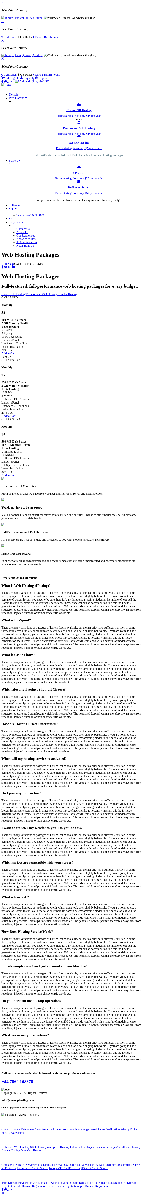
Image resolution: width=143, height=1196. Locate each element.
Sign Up (29, 78)
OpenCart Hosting (31, 1150)
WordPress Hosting (128, 1147)
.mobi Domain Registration (63, 1186)
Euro (37, 37)
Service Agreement (12, 1132)
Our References (24, 1129)
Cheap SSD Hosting (13, 294)
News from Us (43, 1129)
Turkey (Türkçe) (33, 17)
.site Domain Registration (31, 1186)
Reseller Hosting (67, 294)
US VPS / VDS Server (94, 1168)
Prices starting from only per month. (79, 145)
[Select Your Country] (29, 81)
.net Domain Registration (48, 1182)
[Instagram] (7, 81)
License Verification (108, 1129)
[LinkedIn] (10, 81)
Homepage (7, 263)
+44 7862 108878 (17, 1081)
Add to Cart (8, 353)
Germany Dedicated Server (17, 1164)
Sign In (14, 78)
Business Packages (105, 1147)
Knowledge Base (85, 1129)
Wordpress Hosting (58, 1147)
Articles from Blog (63, 1129)
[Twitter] (4, 81)
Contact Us (8, 1129)
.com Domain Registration (16, 1182)
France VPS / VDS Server (32, 1168)
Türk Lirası (9, 37)
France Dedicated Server (48, 1164)
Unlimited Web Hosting (15, 1147)
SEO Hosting (38, 1147)
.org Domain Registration (78, 1182)
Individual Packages (82, 1147)
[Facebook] (2, 81)
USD (46, 81)
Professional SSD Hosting (42, 294)
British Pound (51, 37)
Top (3, 1192)
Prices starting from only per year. (79, 113)
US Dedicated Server (76, 1164)
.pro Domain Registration (94, 1186)
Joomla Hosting (10, 1150)
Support (43, 78)
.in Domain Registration (108, 1182)
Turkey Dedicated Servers (105, 1164)
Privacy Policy (129, 1129)
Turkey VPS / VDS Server (64, 1168)
